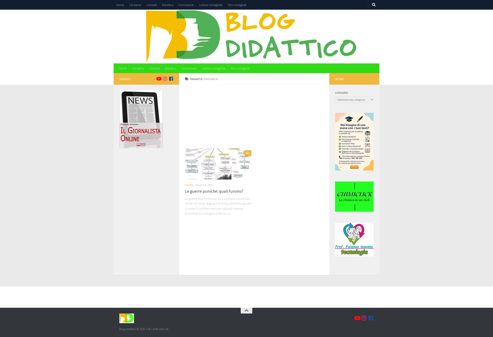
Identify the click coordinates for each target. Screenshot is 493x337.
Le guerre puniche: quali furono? (214, 191)
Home (120, 5)
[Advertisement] (257, 119)
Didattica (167, 5)
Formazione (186, 5)
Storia (189, 185)
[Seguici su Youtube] (158, 78)
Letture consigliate (211, 5)
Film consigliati (237, 5)
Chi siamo (135, 5)
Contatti (152, 5)
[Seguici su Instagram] (165, 78)
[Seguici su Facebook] (171, 78)
